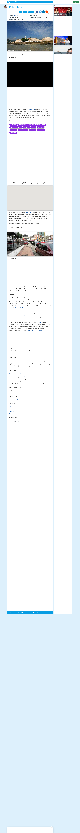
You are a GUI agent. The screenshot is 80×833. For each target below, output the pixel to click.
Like (25, 12)
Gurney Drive (31, 335)
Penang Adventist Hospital (15, 381)
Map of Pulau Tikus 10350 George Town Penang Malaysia (32, 124)
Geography (40, 127)
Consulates (40, 130)
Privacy (22, 593)
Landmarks (13, 130)
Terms (18, 593)
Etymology (26, 127)
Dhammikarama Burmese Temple (17, 296)
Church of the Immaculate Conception (25, 289)
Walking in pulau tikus (15, 127)
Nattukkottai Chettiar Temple (34, 311)
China (10, 388)
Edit (21, 12)
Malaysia (16, 15)
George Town (31, 109)
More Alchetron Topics (14, 395)
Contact (27, 593)
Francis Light (28, 195)
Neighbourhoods (22, 130)
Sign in (76, 2)
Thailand (11, 392)
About (12, 593)
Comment (31, 12)
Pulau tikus (13, 124)
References (13, 132)
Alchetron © (34, 593)
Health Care (32, 130)
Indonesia (11, 390)
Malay (38, 268)
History (33, 127)
